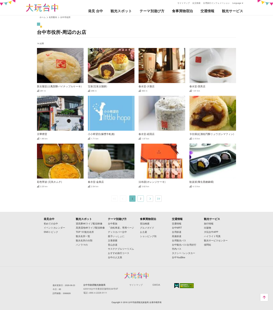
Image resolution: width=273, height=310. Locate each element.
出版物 (207, 227)
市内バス (176, 248)
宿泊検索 (144, 223)
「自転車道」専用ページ (121, 227)
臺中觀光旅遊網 (42, 7)
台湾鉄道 (176, 232)
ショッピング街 (148, 236)
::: (174, 2)
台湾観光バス (179, 240)
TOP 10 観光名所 (85, 232)
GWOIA (156, 284)
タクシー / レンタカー (183, 253)
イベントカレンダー (54, 227)
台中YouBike (178, 257)
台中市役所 (65, 17)
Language (236, 2)
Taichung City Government (136, 275)
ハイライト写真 (212, 236)
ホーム (42, 17)
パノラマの (82, 244)
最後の (158, 198)
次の (150, 198)
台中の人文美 (115, 257)
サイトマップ (183, 2)
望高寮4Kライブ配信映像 (89, 223)
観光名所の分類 (84, 240)
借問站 (207, 244)
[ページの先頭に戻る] (264, 297)
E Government (176, 285)
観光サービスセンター (216, 240)
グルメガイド (147, 227)
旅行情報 (208, 223)
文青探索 (112, 240)
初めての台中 (51, 223)
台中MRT (177, 227)
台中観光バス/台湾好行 (184, 244)
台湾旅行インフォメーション (216, 2)
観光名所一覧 (83, 236)
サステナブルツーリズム (121, 248)
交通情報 (176, 223)
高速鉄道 (176, 236)
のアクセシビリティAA (187, 285)
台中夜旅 (112, 223)
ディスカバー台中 (117, 232)
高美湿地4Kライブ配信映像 (90, 227)
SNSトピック (51, 232)
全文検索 (196, 2)
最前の (114, 198)
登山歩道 (112, 244)
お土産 (143, 232)
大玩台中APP (211, 232)
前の (123, 198)
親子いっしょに (116, 236)
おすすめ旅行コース (118, 253)
